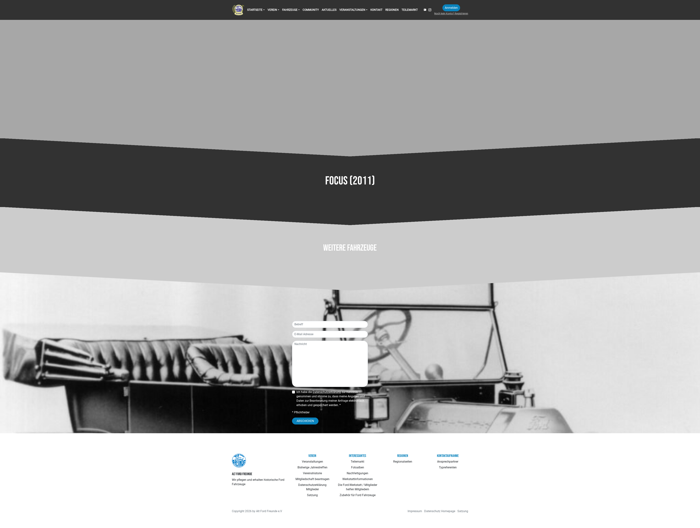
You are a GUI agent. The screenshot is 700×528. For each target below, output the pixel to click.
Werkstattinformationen (357, 479)
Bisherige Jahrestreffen (312, 467)
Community (311, 9)
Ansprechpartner (447, 461)
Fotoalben (357, 467)
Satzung (312, 495)
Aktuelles (329, 9)
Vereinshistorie (312, 473)
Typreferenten (448, 467)
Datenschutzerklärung (327, 392)
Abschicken (305, 421)
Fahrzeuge (290, 9)
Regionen (392, 9)
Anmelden (451, 7)
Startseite (254, 9)
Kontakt (376, 9)
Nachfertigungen (357, 473)
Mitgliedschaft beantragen (312, 479)
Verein (272, 9)
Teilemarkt (410, 9)
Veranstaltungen (352, 9)
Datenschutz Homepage (439, 511)
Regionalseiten (402, 461)
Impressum (415, 511)
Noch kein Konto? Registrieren (451, 13)
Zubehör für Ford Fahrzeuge (358, 495)
